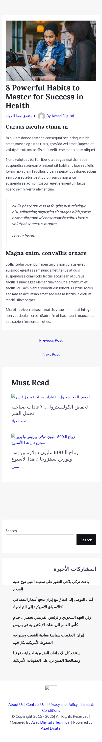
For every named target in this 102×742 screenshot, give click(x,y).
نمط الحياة (14, 115)
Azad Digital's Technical (50, 722)
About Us (16, 704)
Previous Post (51, 340)
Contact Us (35, 704)
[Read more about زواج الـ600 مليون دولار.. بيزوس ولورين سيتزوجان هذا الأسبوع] (51, 439)
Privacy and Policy (62, 704)
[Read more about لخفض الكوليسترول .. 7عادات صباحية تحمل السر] (50, 396)
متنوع (28, 115)
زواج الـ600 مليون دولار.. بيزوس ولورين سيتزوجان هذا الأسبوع (44, 455)
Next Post (51, 354)
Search (11, 530)
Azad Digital (51, 728)
